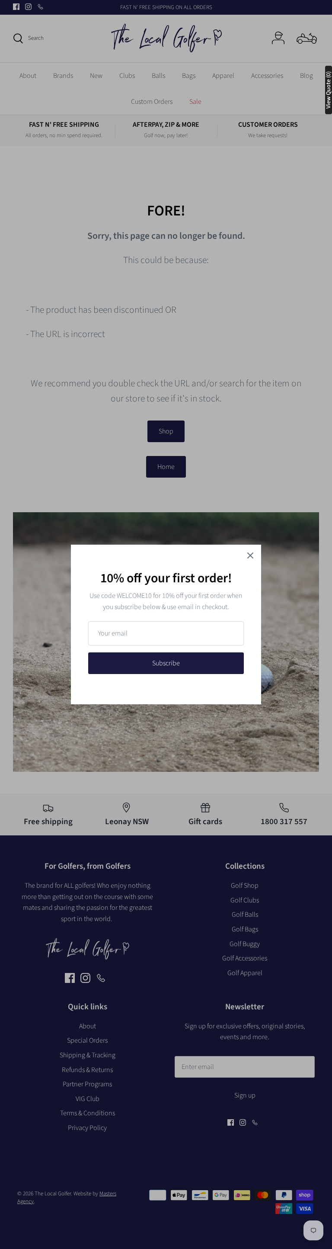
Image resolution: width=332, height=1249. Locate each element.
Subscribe (166, 663)
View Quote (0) (328, 90)
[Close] (250, 555)
